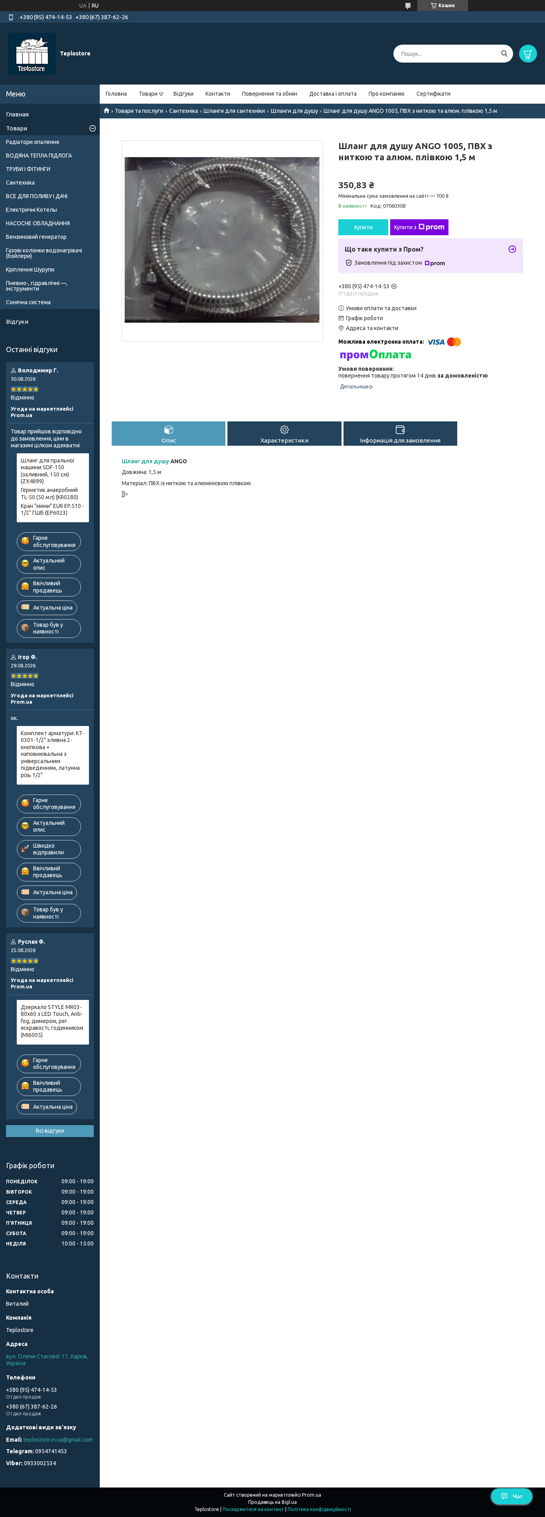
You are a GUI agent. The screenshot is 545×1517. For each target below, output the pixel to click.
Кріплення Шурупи (30, 269)
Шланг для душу (145, 461)
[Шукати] (504, 54)
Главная (17, 114)
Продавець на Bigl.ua (272, 1502)
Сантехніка (183, 111)
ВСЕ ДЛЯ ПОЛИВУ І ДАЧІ (36, 196)
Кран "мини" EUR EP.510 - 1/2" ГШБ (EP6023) (52, 509)
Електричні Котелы (31, 210)
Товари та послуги (139, 111)
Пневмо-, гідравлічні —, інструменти (36, 286)
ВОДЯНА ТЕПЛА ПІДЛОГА (39, 155)
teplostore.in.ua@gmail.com (58, 1439)
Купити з (405, 227)
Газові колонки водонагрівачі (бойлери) (44, 253)
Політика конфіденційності (319, 1509)
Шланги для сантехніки (234, 111)
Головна (116, 94)
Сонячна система (28, 302)
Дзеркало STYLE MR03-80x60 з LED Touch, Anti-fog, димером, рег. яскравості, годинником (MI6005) (52, 1021)
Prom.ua (311, 1494)
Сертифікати (433, 94)
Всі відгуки (50, 1130)
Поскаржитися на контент (253, 1509)
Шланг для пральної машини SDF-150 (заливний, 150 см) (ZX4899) (48, 471)
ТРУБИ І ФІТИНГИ (28, 169)
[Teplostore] (32, 53)
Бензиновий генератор (36, 237)
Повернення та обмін (269, 94)
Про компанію (387, 94)
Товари (148, 94)
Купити (363, 227)
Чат (518, 1496)
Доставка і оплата (333, 94)
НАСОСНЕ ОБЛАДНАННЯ (38, 223)
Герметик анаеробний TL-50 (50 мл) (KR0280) (49, 493)
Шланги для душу (294, 111)
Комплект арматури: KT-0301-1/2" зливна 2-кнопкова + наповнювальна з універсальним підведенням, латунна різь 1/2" (52, 754)
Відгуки (184, 94)
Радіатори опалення (32, 142)
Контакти (217, 94)
